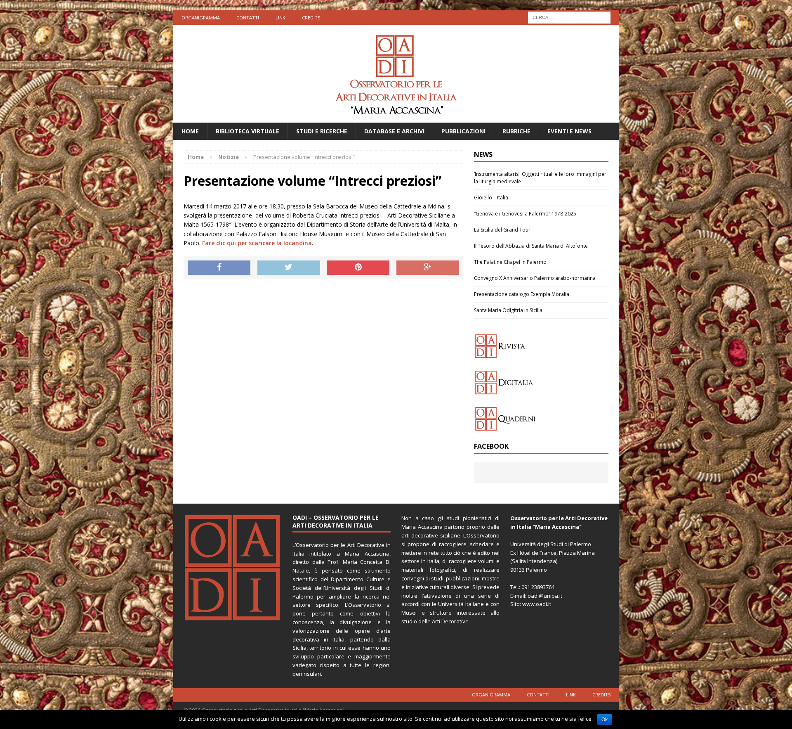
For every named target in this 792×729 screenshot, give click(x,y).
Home (190, 131)
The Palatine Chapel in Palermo (510, 261)
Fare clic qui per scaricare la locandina (257, 243)
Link (280, 17)
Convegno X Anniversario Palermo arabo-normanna (535, 278)
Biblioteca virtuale (247, 131)
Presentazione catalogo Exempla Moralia (521, 294)
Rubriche (516, 131)
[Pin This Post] (358, 267)
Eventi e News (569, 131)
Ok (604, 719)
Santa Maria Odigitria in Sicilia (508, 310)
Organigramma (201, 17)
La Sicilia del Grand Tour (502, 229)
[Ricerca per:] (569, 17)
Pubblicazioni (463, 131)
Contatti (247, 17)
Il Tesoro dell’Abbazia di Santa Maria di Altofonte (531, 245)
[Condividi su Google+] (427, 267)
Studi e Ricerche (321, 131)
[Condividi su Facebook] (219, 267)
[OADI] (396, 74)
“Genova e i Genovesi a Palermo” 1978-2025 (525, 213)
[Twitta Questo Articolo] (288, 267)
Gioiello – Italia (491, 197)
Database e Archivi (394, 131)
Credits (311, 17)
